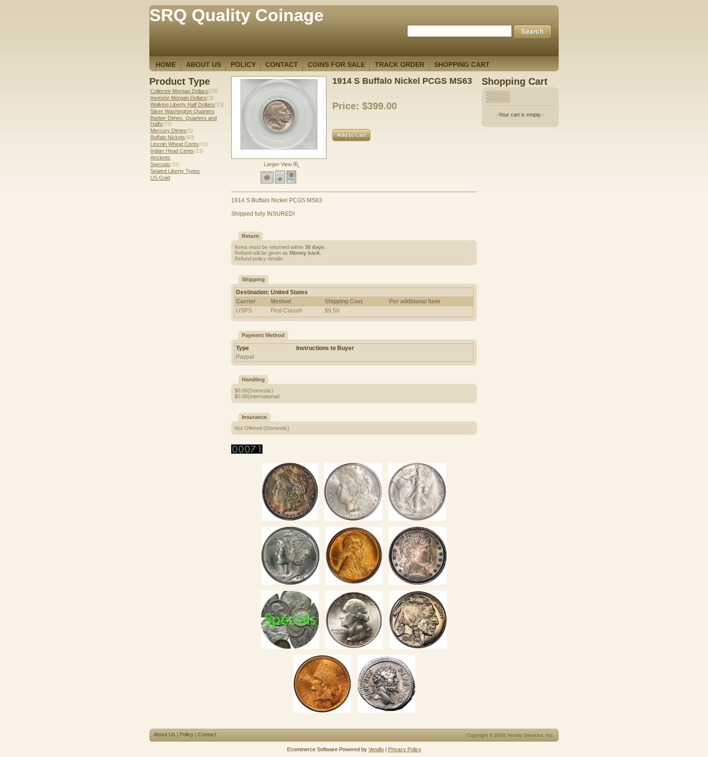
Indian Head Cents (172, 151)
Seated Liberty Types (175, 171)
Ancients (160, 157)
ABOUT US (203, 64)
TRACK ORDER (399, 64)
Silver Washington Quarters (182, 111)
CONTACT (281, 64)
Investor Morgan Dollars (178, 98)
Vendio (376, 749)
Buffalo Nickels (167, 137)
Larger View (278, 164)
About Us (164, 734)
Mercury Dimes (168, 130)
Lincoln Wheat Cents (174, 144)
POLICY (243, 64)
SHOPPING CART (462, 64)
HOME (166, 64)
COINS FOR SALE (336, 64)
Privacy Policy (404, 749)
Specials (160, 164)
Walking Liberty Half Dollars (182, 104)
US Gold (160, 178)
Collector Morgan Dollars (179, 91)
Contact (207, 734)
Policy (187, 734)
